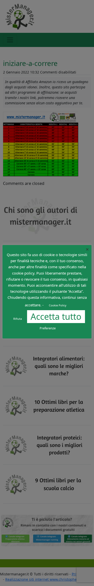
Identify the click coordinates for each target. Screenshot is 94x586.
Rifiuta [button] (17, 319)
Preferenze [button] (48, 328)
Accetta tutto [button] (56, 316)
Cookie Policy (57, 305)
